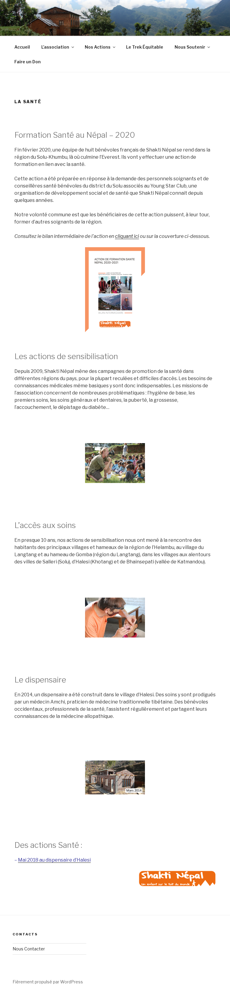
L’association (55, 47)
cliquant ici (127, 236)
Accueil (22, 47)
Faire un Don (27, 61)
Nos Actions (98, 47)
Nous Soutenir (190, 47)
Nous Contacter (29, 948)
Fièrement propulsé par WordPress (48, 981)
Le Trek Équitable (144, 47)
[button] (22, 463)
